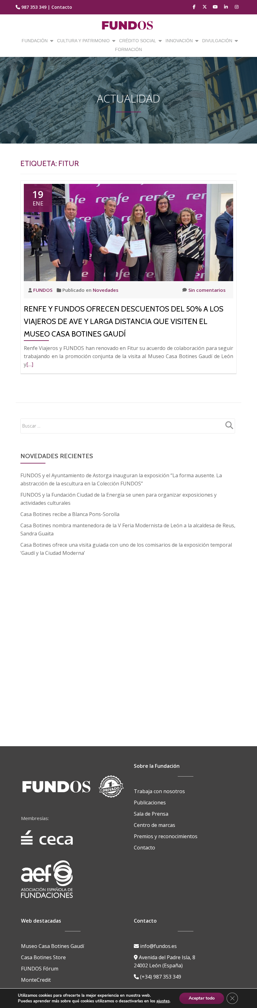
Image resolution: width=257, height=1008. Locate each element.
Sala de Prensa (151, 813)
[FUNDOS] (128, 25)
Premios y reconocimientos (165, 836)
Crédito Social (137, 40)
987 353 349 (33, 7)
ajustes (163, 1001)
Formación (128, 49)
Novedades (105, 290)
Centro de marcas (154, 825)
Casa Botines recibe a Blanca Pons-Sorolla (69, 514)
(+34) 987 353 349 (160, 976)
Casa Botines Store (43, 957)
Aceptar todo (202, 998)
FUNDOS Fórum (39, 968)
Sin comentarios (207, 290)
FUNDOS (43, 290)
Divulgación (217, 40)
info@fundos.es (158, 946)
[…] (29, 364)
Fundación (35, 40)
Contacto (61, 7)
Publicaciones (150, 802)
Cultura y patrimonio (83, 40)
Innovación (179, 40)
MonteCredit (36, 979)
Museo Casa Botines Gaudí (52, 946)
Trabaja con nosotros (159, 791)
